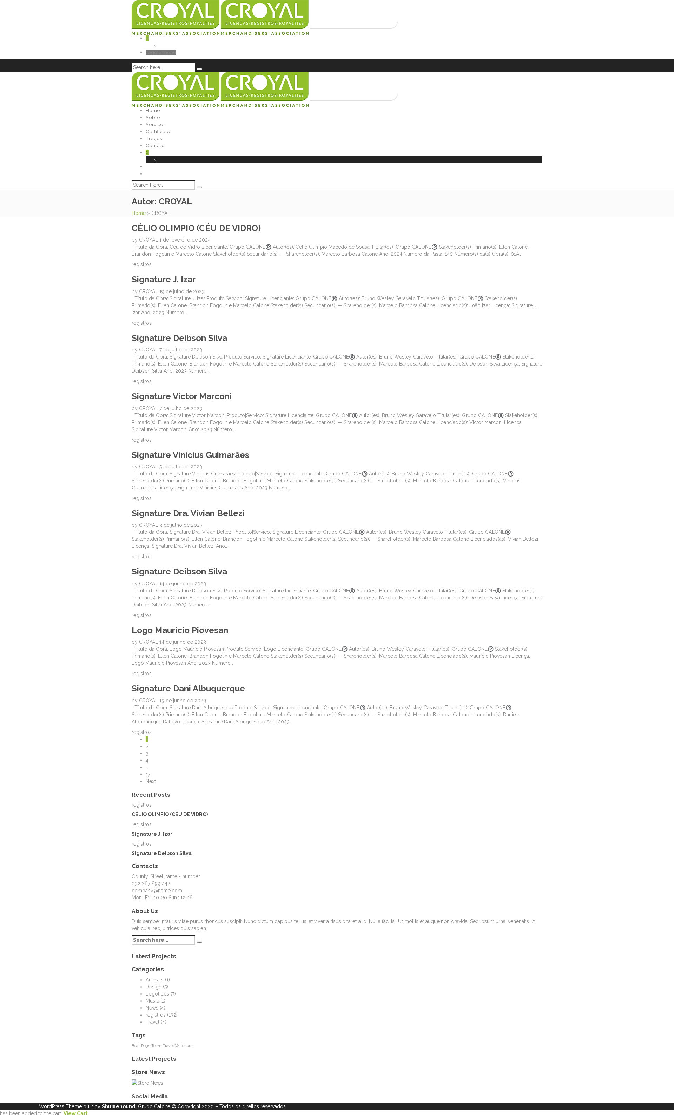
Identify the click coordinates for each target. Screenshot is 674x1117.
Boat (136, 1046)
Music (152, 1001)
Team (156, 1046)
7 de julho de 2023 (180, 350)
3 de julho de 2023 (181, 525)
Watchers (183, 1046)
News (152, 1008)
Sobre (153, 117)
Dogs (145, 1046)
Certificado (159, 131)
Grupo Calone (154, 1106)
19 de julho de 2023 (182, 291)
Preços (154, 138)
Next (151, 781)
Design (153, 987)
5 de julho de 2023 (180, 466)
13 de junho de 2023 (182, 700)
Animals (155, 980)
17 (148, 774)
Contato (155, 145)
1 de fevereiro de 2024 (185, 240)
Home (153, 110)
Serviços (155, 124)
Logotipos (157, 994)
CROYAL (149, 240)
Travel (152, 1022)
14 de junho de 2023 (182, 583)
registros (142, 264)
